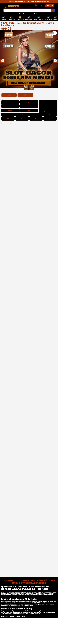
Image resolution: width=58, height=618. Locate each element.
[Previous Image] (2, 61)
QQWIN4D (23, 613)
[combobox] (27, 10)
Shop (5, 7)
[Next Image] (55, 61)
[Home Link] (13, 6)
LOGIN (25, 95)
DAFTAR (9, 95)
